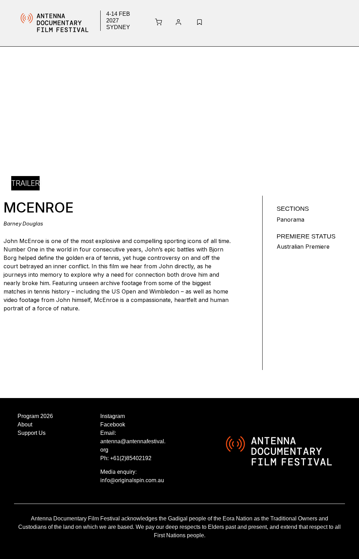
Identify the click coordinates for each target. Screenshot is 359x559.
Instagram (112, 416)
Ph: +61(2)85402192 (125, 458)
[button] (274, 23)
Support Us (32, 433)
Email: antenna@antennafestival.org (132, 441)
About (25, 424)
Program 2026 (35, 416)
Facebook (112, 424)
